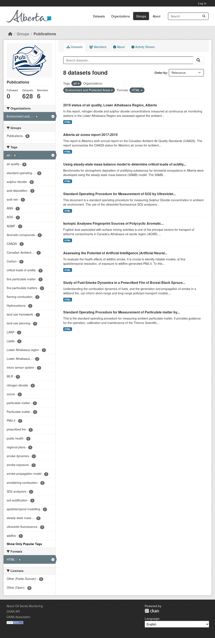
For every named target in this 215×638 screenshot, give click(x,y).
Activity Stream (144, 47)
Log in (202, 3)
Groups (141, 16)
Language (152, 618)
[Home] (10, 33)
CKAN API (13, 611)
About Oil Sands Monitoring (25, 606)
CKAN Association (18, 617)
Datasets (99, 16)
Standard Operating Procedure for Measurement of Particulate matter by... (121, 312)
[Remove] (78, 83)
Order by (161, 72)
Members (99, 47)
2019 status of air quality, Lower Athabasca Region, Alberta (110, 105)
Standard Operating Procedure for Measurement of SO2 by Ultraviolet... (119, 193)
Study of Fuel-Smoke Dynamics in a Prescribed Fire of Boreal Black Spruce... (124, 282)
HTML (67, 122)
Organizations (120, 16)
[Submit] (204, 16)
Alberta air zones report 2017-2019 (90, 134)
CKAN (152, 611)
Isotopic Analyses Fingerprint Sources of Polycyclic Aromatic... (113, 223)
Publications (45, 33)
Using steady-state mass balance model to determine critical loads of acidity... (124, 164)
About (156, 16)
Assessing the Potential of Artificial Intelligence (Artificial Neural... (115, 253)
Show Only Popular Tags (24, 544)
